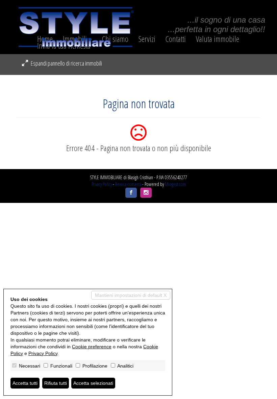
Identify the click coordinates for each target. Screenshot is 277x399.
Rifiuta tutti (55, 383)
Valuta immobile (217, 39)
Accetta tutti (24, 383)
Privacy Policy (102, 184)
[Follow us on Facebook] (131, 193)
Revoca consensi (128, 184)
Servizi (146, 39)
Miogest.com (175, 184)
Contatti (176, 39)
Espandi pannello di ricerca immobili (66, 63)
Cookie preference (91, 346)
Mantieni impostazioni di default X (131, 295)
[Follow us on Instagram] (146, 193)
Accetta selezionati (93, 383)
